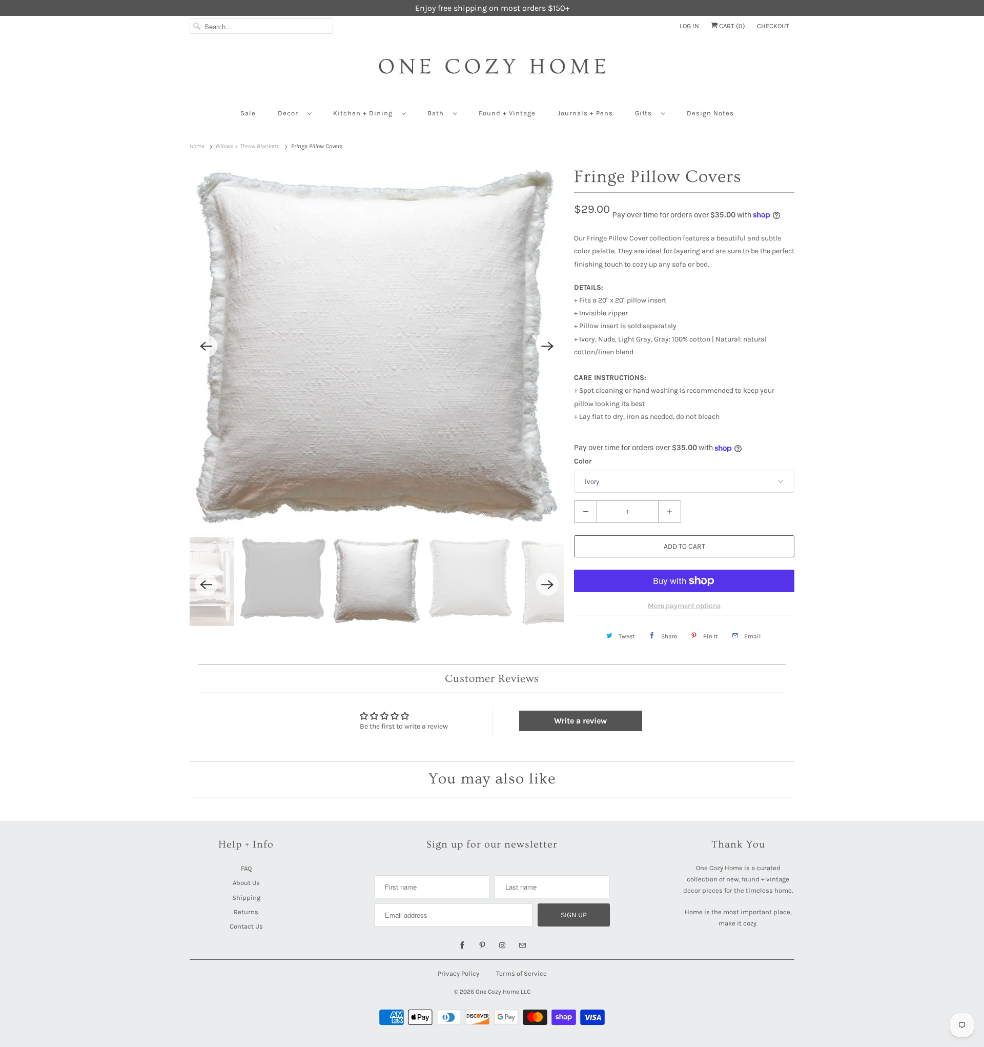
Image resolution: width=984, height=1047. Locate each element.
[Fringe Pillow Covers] (376, 347)
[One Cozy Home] (492, 71)
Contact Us (246, 926)
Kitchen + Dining (365, 113)
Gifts (645, 113)
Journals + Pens (585, 113)
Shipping (246, 897)
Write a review (580, 721)
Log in (689, 26)
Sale (248, 113)
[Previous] (206, 346)
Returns (246, 912)
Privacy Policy (458, 973)
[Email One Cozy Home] (522, 945)
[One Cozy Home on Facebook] (462, 945)
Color (583, 461)
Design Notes (710, 113)
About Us (246, 883)
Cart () (731, 26)
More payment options (684, 605)
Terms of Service (521, 973)
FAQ (246, 868)
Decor (290, 113)
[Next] (547, 346)
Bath (437, 113)
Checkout (773, 26)
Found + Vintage (507, 113)
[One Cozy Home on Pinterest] (482, 945)
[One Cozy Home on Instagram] (502, 945)
